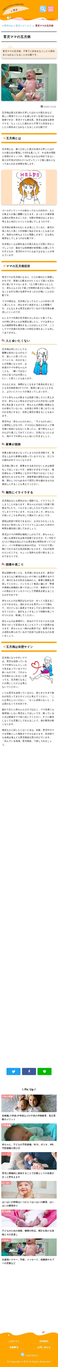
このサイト (14, 1341)
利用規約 (44, 1341)
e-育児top (7, 25)
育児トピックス (24, 25)
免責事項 (13, 1347)
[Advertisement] (29, 781)
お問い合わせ (44, 1347)
